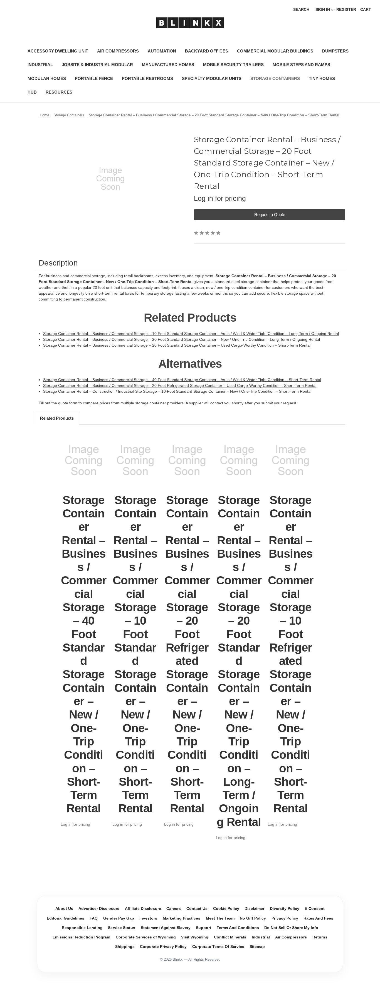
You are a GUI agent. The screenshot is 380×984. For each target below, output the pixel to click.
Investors (148, 918)
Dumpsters (335, 51)
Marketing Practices (181, 918)
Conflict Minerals (230, 937)
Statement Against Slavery (166, 928)
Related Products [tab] (57, 418)
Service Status (121, 928)
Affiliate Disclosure (143, 909)
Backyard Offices (206, 51)
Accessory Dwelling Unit (58, 51)
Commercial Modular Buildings (275, 51)
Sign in (322, 9)
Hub (32, 92)
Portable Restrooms (147, 78)
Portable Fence (94, 78)
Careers (173, 909)
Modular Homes (47, 78)
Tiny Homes (322, 78)
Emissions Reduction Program (81, 937)
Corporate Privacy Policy (163, 947)
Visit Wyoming (194, 937)
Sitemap (257, 947)
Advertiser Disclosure (98, 909)
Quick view (84, 460)
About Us (64, 909)
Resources (59, 92)
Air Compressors (118, 51)
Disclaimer (254, 909)
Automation (162, 51)
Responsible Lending (82, 928)
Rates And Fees (318, 918)
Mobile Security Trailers (233, 64)
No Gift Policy (253, 918)
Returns (319, 937)
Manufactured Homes (168, 64)
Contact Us (197, 909)
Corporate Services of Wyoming (146, 937)
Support (203, 928)
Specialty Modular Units (211, 78)
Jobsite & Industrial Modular (97, 64)
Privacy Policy (285, 918)
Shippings (125, 947)
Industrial (40, 64)
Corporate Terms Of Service (218, 947)
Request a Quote (269, 214)
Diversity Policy (284, 909)
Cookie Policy (226, 909)
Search (301, 9)
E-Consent (315, 909)
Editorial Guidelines (65, 918)
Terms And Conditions (238, 928)
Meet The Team (220, 918)
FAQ (94, 918)
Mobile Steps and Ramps (301, 64)
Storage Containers (275, 78)
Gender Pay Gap (118, 918)
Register (346, 9)
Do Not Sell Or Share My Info (291, 928)
